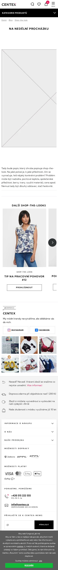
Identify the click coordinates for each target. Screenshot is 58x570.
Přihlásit (44, 525)
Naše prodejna (14, 440)
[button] (52, 242)
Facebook (44, 330)
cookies (20, 546)
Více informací (34, 385)
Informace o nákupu (18, 423)
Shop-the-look (21, 20)
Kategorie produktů (14, 13)
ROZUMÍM (29, 565)
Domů (4, 20)
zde (40, 561)
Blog (10, 20)
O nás (8, 432)
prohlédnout (24, 287)
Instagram (17, 330)
